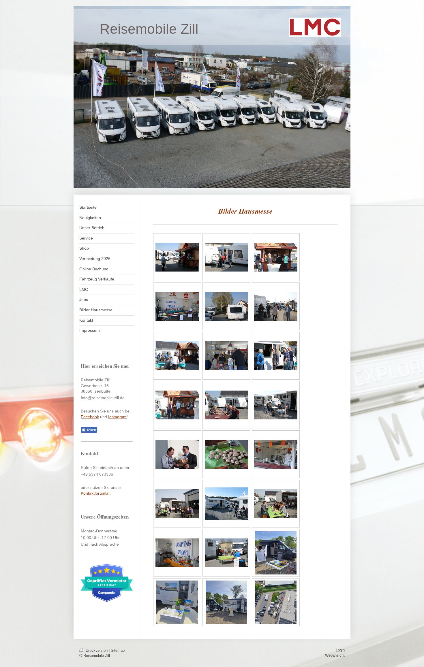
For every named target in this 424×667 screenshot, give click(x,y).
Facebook (90, 416)
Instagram (117, 416)
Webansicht (335, 655)
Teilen (91, 430)
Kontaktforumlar (95, 493)
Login (340, 650)
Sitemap (118, 650)
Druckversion (97, 650)
